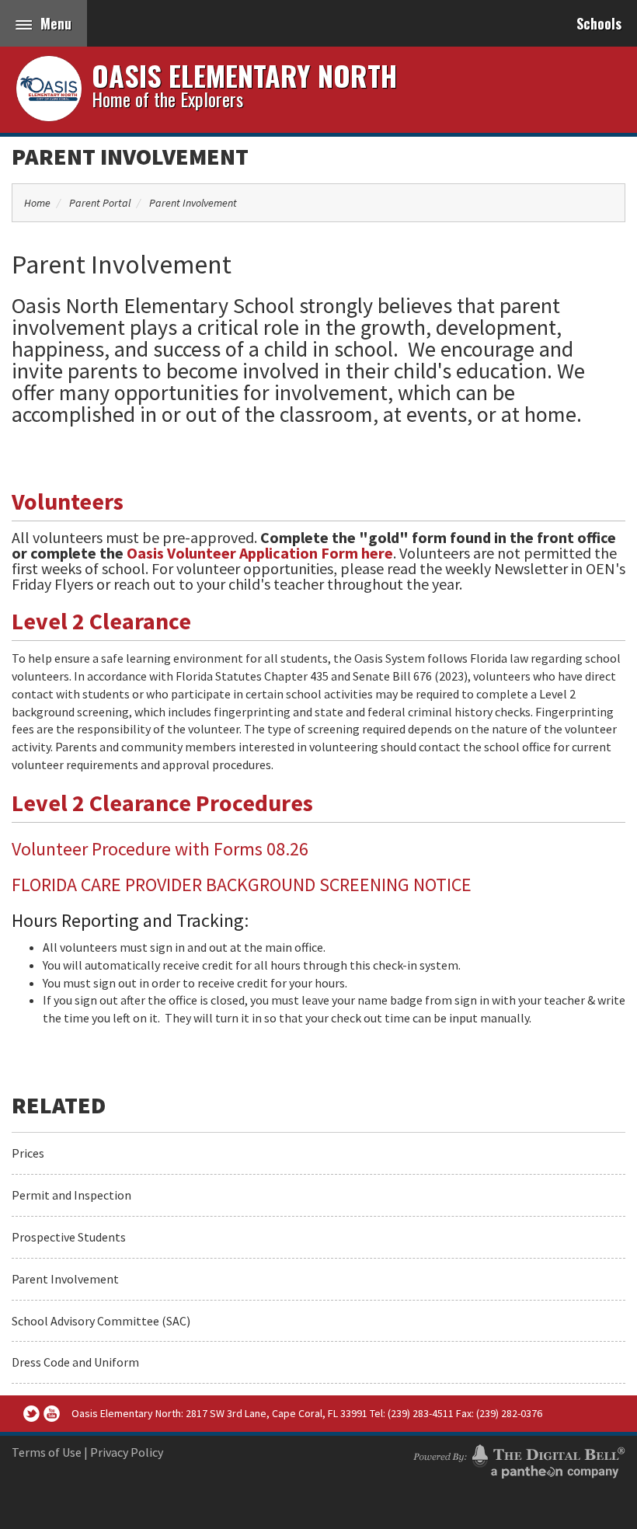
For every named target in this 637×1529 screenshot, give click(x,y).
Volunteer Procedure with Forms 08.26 (160, 849)
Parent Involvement (130, 156)
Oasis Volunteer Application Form (242, 552)
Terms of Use (47, 1452)
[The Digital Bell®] (518, 1459)
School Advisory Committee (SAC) (101, 1321)
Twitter (31, 1413)
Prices (28, 1153)
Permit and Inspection (71, 1195)
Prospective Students (69, 1237)
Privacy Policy (126, 1452)
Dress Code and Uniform (75, 1362)
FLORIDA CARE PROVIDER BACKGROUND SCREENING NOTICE (242, 884)
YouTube (52, 1413)
